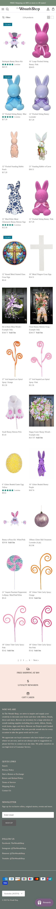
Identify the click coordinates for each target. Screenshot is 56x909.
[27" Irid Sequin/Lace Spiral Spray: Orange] (14, 358)
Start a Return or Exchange (13, 774)
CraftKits (40, 3)
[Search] (8, 9)
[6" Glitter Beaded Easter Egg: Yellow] (14, 463)
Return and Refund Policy (12, 778)
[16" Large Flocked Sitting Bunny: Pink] (41, 40)
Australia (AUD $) (11, 894)
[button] (8, 64)
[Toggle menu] (3, 9)
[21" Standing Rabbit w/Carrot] (41, 145)
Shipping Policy (8, 786)
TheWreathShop (17, 843)
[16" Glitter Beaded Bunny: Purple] (41, 463)
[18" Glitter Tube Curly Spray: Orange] (41, 571)
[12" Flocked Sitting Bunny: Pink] (41, 197)
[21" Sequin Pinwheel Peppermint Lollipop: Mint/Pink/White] (14, 571)
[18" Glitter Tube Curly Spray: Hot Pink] (41, 623)
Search (5, 766)
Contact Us (6, 790)
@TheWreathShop (17, 853)
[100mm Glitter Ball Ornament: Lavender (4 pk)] (41, 518)
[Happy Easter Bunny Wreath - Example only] (41, 410)
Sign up (9, 823)
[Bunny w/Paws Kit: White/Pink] (14, 518)
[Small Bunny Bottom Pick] (14, 410)
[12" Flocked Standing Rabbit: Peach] (14, 145)
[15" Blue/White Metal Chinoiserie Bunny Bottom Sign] (14, 197)
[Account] (47, 9)
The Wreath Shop (12, 900)
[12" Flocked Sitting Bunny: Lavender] (41, 92)
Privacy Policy (8, 770)
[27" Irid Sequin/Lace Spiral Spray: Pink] (41, 358)
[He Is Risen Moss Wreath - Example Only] (14, 305)
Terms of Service (9, 782)
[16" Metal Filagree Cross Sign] (41, 253)
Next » (36, 660)
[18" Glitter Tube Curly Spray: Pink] (14, 623)
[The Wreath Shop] (28, 9)
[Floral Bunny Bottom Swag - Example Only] (41, 305)
